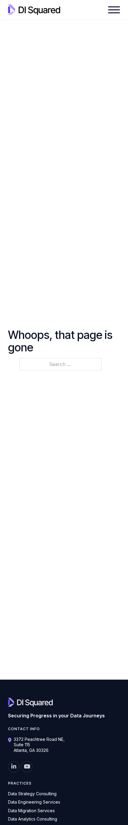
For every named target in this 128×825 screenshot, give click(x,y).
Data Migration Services (31, 810)
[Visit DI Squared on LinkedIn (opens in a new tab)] (13, 766)
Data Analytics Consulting (32, 818)
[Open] (114, 9)
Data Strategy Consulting (32, 793)
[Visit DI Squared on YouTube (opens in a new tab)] (26, 766)
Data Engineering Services (34, 801)
